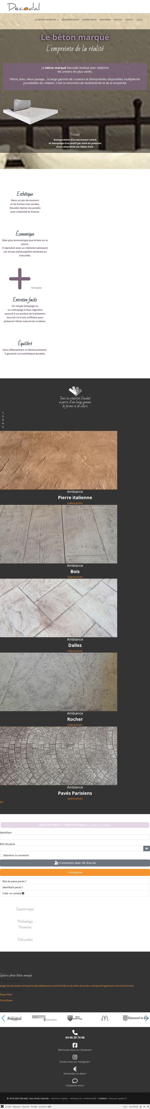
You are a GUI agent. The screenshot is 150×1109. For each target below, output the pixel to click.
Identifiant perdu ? (12, 887)
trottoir (130, 985)
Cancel (3, 1000)
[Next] (2, 802)
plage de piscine (9, 985)
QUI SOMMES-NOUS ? (70, 20)
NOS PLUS (118, 20)
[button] (147, 1018)
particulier (33, 985)
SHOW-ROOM (105, 20)
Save (9, 1000)
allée (41, 985)
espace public (51, 985)
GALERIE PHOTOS (89, 20)
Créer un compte (12, 893)
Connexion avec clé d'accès (77, 863)
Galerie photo (75, 503)
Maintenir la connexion (16, 855)
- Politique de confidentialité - (83, 1098)
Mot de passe (7, 844)
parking (101, 985)
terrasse (22, 985)
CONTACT (129, 20)
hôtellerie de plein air (70, 985)
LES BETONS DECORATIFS (45, 20)
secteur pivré (89, 985)
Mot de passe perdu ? (14, 881)
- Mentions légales (59, 1098)
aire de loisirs (118, 985)
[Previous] (0, 802)
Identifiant (6, 832)
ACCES (139, 20)
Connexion (75, 872)
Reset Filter (6, 994)
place (108, 985)
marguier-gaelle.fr (117, 1098)
